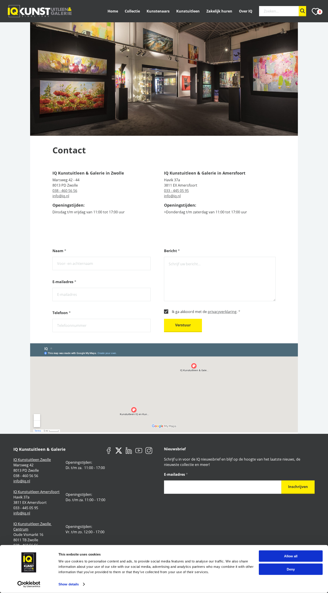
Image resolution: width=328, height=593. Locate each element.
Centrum (20, 529)
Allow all (290, 556)
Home (113, 11)
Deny (291, 569)
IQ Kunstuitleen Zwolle (32, 459)
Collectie (132, 11)
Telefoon (61, 312)
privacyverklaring (222, 311)
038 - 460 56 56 (64, 190)
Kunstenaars (158, 11)
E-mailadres (64, 281)
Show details (68, 584)
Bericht (172, 250)
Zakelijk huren (219, 11)
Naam (59, 250)
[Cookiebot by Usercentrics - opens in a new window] (28, 584)
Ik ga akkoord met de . (206, 311)
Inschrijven (298, 486)
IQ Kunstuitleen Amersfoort (36, 491)
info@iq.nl (60, 196)
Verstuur (183, 325)
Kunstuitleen (188, 11)
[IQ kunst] (40, 11)
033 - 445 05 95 (176, 190)
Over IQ (245, 11)
